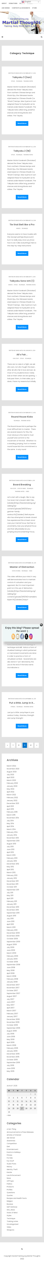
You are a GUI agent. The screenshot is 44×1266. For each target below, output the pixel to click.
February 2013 (12, 858)
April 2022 (10, 792)
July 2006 (10, 1034)
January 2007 (12, 1016)
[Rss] (22, 1249)
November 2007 (13, 988)
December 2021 (13, 803)
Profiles (9, 1190)
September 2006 (13, 1028)
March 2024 (11, 766)
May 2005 (10, 1071)
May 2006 (10, 1039)
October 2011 (12, 887)
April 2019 (10, 809)
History (9, 1166)
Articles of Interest (14, 1135)
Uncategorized (12, 1224)
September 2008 (13, 964)
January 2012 (12, 878)
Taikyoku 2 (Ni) (22, 150)
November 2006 (13, 1022)
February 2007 (12, 1013)
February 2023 (12, 783)
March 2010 (11, 927)
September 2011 (13, 890)
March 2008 (11, 976)
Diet (8, 1146)
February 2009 (12, 956)
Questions (11, 1192)
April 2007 (10, 1008)
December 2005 (13, 1054)
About (4, 3)
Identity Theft (12, 1169)
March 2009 (11, 953)
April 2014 (10, 826)
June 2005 (11, 1068)
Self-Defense (12, 1207)
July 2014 (10, 820)
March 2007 (11, 1010)
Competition (12, 1143)
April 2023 (10, 777)
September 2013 (13, 841)
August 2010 (11, 916)
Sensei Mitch (19, 73)
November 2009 (13, 936)
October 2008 (12, 962)
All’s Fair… (22, 354)
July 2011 (10, 892)
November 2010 (13, 910)
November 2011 (12, 884)
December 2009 (13, 933)
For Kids (10, 1158)
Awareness (11, 1141)
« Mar (9, 1115)
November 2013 (13, 838)
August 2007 (12, 996)
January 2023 (12, 786)
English (27, 2)
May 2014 (10, 823)
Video (27, 491)
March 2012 (11, 872)
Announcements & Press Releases (20, 1132)
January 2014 (12, 835)
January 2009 (12, 959)
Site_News (11, 1210)
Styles (13, 81)
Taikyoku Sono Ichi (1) (22, 280)
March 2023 (11, 780)
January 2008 (12, 982)
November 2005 (13, 1057)
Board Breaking (22, 484)
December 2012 (13, 864)
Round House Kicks (22, 416)
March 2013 (11, 855)
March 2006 (11, 1045)
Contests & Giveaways (21, 8)
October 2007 (12, 990)
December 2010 (13, 907)
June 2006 (11, 1036)
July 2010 (10, 918)
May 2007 (10, 1005)
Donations (13, 3)
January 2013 (12, 861)
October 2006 (12, 1025)
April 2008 (10, 973)
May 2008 (10, 970)
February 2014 (12, 832)
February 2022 (12, 797)
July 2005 (10, 1065)
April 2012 (10, 869)
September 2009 (13, 941)
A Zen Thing (11, 1129)
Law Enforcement (14, 1175)
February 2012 (12, 875)
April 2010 (10, 924)
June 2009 (11, 950)
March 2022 (11, 795)
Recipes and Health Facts (17, 1198)
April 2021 (10, 806)
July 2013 (10, 846)
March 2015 (11, 815)
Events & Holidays (14, 1152)
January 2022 (12, 800)
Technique (19, 81)
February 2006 (12, 1048)
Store (34, 8)
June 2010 (10, 921)
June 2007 (11, 1002)
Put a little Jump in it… (22, 702)
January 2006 (12, 1051)
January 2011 (11, 904)
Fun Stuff (16, 358)
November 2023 (13, 769)
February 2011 (12, 901)
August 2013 (11, 844)
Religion (10, 1201)
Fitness (13, 707)
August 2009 (12, 944)
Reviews (10, 1204)
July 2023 (10, 774)
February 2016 (12, 812)
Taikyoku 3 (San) (22, 77)
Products (10, 1187)
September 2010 (13, 913)
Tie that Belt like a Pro (22, 224)
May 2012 (10, 867)
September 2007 (13, 993)
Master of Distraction (22, 567)
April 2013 (10, 852)
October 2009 (12, 939)
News (9, 1178)
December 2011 (13, 881)
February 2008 (12, 979)
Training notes (28, 81)
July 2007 (10, 999)
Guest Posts (11, 1164)
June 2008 (11, 967)
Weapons (10, 1230)
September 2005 (13, 1062)
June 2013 (10, 849)
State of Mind (21, 488)
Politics (9, 1184)
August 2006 (12, 1031)
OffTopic (10, 1181)
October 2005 (12, 1060)
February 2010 (12, 930)
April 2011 (10, 898)
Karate (18, 228)
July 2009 (10, 947)
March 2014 (11, 829)
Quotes (10, 1195)
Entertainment (12, 1149)
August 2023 (11, 772)
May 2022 (10, 789)
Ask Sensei (6, 8)
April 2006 (10, 1042)
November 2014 (13, 818)
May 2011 (10, 895)
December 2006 (13, 1019)
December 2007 (13, 985)
